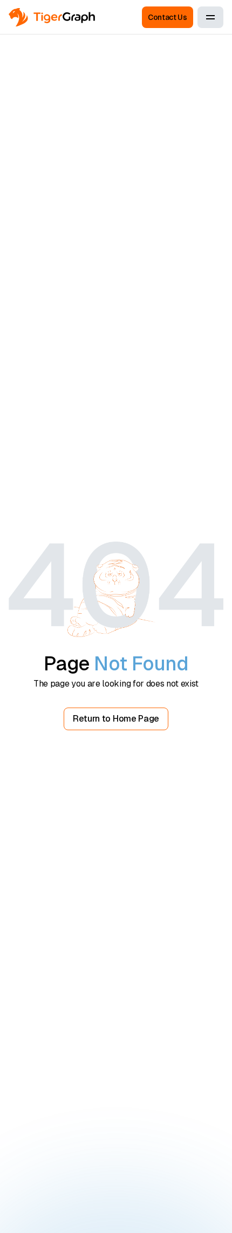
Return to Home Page (116, 719)
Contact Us (167, 17)
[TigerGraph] (52, 17)
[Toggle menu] (210, 17)
